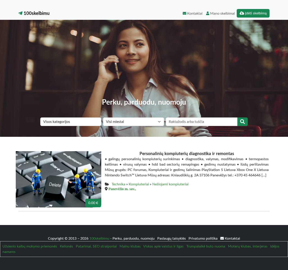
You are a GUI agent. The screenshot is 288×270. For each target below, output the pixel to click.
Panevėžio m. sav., (122, 189)
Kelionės (66, 246)
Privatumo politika (203, 238)
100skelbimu (36, 13)
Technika (118, 184)
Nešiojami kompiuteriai (170, 184)
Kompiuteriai (139, 184)
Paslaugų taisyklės (172, 238)
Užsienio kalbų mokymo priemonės (29, 246)
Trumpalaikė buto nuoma (205, 246)
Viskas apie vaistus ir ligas (163, 246)
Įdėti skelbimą (255, 13)
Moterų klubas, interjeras (248, 246)
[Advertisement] (144, 64)
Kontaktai (194, 13)
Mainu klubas (130, 246)
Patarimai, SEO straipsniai (96, 246)
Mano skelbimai (222, 13)
